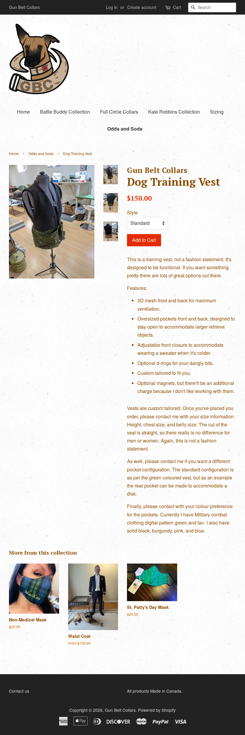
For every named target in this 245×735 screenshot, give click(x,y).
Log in (111, 7)
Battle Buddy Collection (65, 111)
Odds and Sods (125, 128)
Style (132, 212)
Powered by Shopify (157, 710)
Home (23, 111)
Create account (141, 7)
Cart (177, 7)
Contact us (19, 691)
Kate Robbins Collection (174, 111)
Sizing (216, 111)
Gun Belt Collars (120, 710)
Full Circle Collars (119, 111)
